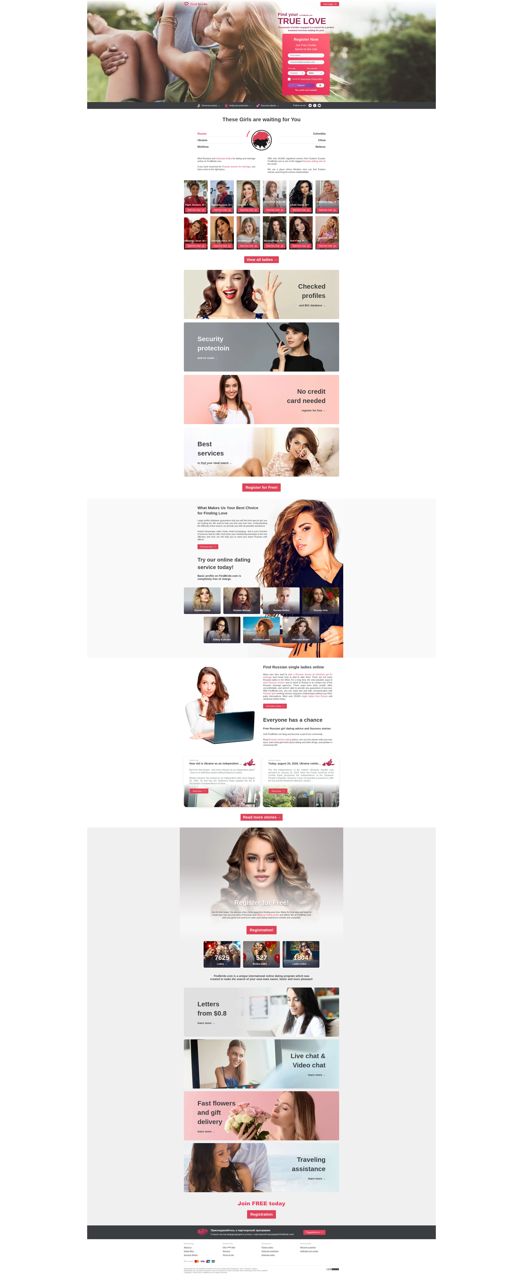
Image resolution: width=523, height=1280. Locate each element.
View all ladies (260, 259)
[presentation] (205, 194)
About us (187, 1247)
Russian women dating (280, 739)
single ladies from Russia (315, 696)
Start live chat (194, 210)
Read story (197, 791)
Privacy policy (267, 1247)
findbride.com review (309, 1251)
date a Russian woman (300, 674)
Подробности (313, 1232)
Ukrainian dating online (268, 915)
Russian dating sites (313, 161)
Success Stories (191, 1255)
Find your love (206, 547)
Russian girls (269, 693)
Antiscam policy (268, 1255)
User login (328, 4)
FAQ (224, 1247)
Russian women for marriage (236, 166)
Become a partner (308, 1247)
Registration (261, 1214)
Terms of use (228, 1255)
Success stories (268, 105)
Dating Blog (189, 1251)
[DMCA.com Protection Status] (332, 1269)
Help (233, 1247)
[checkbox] (289, 79)
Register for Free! (262, 487)
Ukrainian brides (224, 158)
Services (226, 1251)
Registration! (261, 930)
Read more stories (260, 817)
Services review (209, 105)
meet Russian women (274, 682)
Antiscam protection (238, 105)
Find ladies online (273, 706)
